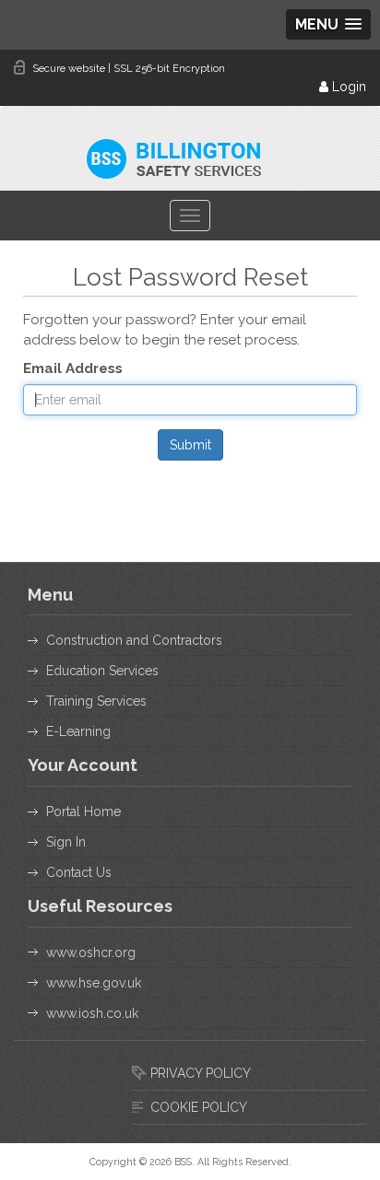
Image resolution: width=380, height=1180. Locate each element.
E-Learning (78, 731)
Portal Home (83, 811)
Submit (190, 445)
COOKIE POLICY (198, 1107)
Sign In (66, 842)
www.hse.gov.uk (93, 983)
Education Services (102, 670)
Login (347, 86)
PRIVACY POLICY (200, 1073)
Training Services (96, 701)
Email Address (73, 368)
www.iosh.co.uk (92, 1013)
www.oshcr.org (91, 952)
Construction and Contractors (134, 640)
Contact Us (79, 872)
